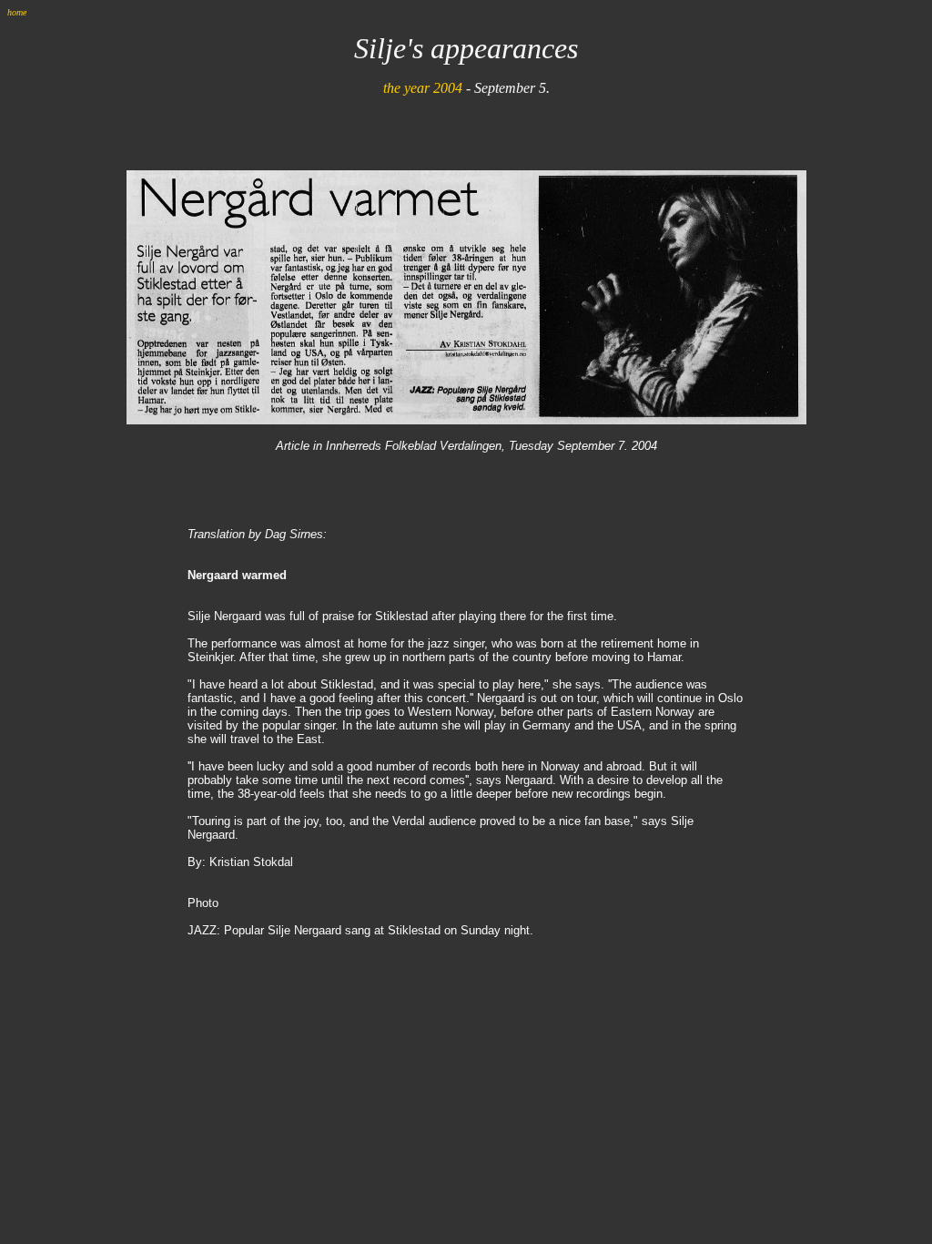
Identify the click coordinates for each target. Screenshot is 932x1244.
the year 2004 (422, 88)
